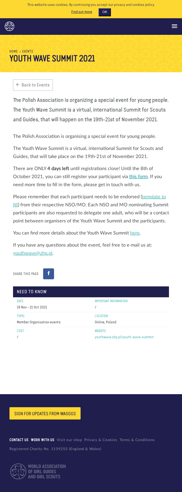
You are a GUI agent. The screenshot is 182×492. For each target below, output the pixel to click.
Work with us (43, 440)
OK (104, 12)
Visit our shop (69, 440)
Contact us (19, 440)
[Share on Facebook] (48, 273)
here (135, 233)
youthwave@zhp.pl (32, 253)
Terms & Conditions (137, 440)
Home (13, 51)
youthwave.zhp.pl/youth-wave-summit (124, 337)
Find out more (81, 12)
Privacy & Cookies (100, 440)
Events (27, 51)
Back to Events (36, 85)
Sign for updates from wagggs (45, 413)
